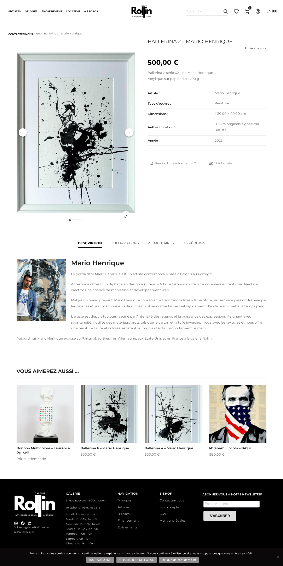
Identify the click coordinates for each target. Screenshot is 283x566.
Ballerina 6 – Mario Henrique (105, 448)
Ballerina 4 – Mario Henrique (169, 448)
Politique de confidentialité (179, 559)
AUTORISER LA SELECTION (137, 559)
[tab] (70, 220)
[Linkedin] (29, 523)
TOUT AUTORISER (100, 559)
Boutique (35, 33)
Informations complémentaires (143, 243)
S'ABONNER (220, 516)
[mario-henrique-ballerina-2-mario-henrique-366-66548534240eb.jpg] (126, 216)
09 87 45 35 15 (91, 507)
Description (90, 243)
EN (268, 11)
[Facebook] (23, 523)
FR (274, 11)
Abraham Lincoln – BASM (230, 448)
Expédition (194, 243)
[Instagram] (16, 523)
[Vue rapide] (40, 423)
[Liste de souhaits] (51, 423)
